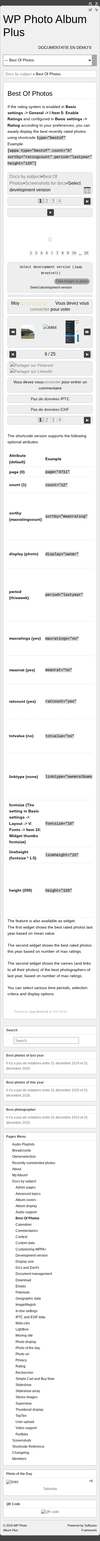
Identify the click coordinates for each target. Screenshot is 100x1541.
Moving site (24, 1335)
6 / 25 (50, 354)
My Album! (20, 1175)
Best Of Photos (27, 1218)
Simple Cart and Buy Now (35, 1379)
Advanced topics (28, 1194)
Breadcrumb (21, 1150)
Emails (21, 1286)
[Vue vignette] (87, 190)
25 (86, 253)
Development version (32, 1255)
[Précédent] (12, 354)
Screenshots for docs (45, 183)
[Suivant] (87, 354)
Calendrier (24, 1225)
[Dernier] (87, 332)
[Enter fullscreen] (93, 6)
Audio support (26, 1212)
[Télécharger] (72, 281)
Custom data (25, 1243)
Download (23, 1280)
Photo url (22, 1354)
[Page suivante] (87, 201)
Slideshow (23, 1385)
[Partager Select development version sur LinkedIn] (31, 371)
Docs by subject (19, 74)
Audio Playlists (23, 1144)
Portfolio (22, 1434)
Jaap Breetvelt (38, 1011)
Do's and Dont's (27, 1268)
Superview (24, 1403)
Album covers (26, 1200)
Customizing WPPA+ (31, 1249)
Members (19, 1459)
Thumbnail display (29, 1410)
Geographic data (28, 1298)
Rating (21, 1366)
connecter (39, 309)
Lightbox (22, 1329)
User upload (25, 1422)
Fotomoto (23, 1292)
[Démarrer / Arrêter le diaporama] (50, 212)
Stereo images (27, 1397)
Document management (34, 1274)
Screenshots (21, 1440)
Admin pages (26, 1187)
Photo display (26, 1342)
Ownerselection (24, 1157)
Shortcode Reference (28, 1447)
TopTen (21, 1416)
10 (74, 253)
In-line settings (27, 1311)
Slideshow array (28, 1391)
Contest (21, 1237)
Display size (25, 1262)
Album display (26, 1206)
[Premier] (12, 332)
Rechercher (24, 1373)
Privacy (21, 1360)
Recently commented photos (33, 1163)
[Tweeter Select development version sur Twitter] (31, 365)
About (16, 1169)
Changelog (20, 1453)
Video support (26, 1428)
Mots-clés (23, 1323)
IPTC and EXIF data (30, 1317)
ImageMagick (26, 1305)
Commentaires (27, 1231)
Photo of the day (28, 1348)
